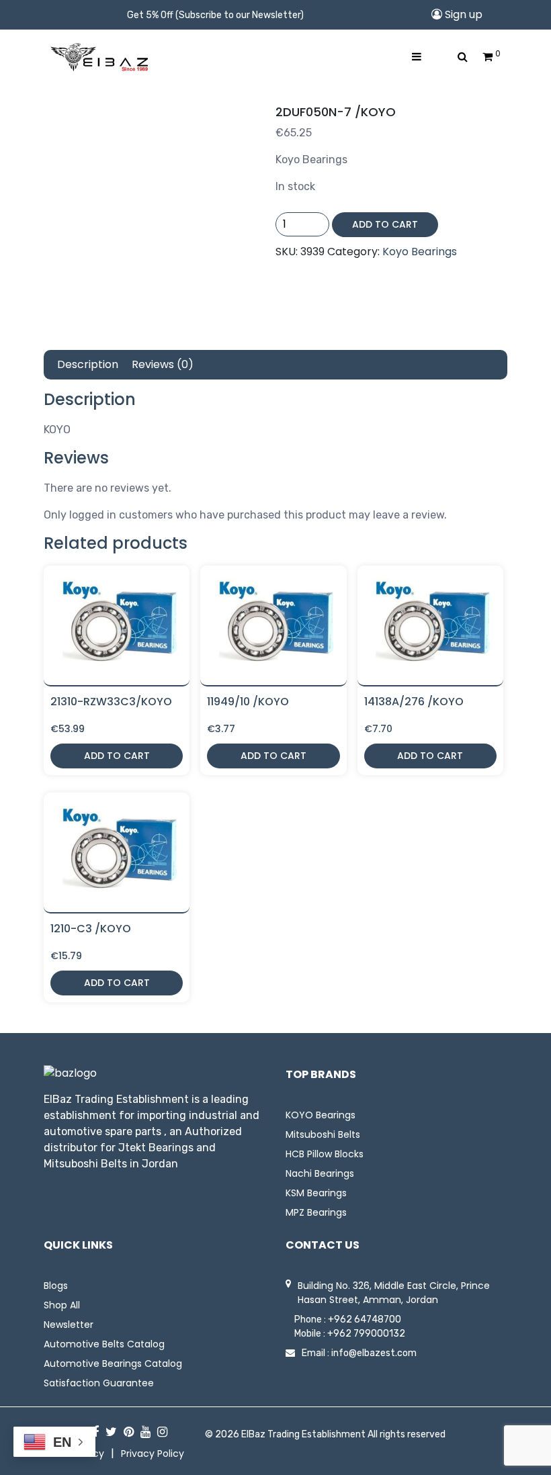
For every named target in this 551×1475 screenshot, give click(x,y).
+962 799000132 (366, 1333)
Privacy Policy (152, 1453)
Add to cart (385, 224)
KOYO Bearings (320, 1115)
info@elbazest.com (374, 1353)
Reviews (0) (163, 364)
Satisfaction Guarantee (99, 1383)
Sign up (462, 14)
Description (87, 364)
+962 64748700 (364, 1319)
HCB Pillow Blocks (325, 1154)
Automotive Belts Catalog (104, 1344)
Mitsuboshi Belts (323, 1134)
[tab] (87, 365)
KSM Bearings (316, 1193)
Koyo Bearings (419, 251)
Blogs (56, 1285)
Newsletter (68, 1324)
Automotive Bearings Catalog (113, 1363)
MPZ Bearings (316, 1212)
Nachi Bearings (320, 1173)
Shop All (62, 1305)
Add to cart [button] (117, 755)
